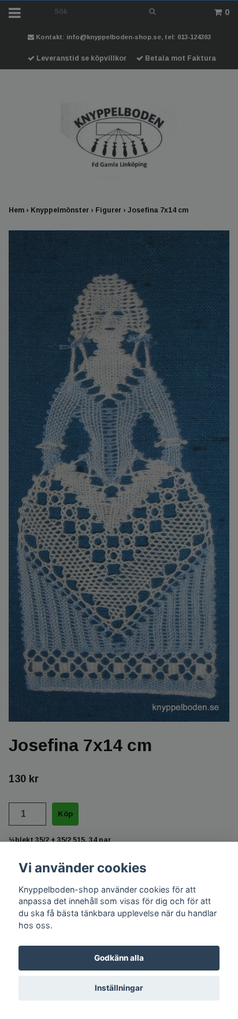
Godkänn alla (119, 957)
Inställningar (119, 987)
